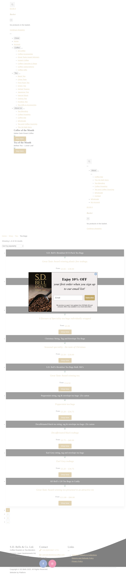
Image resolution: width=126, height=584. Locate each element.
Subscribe (90, 298)
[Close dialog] (96, 274)
